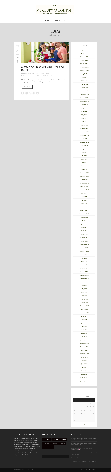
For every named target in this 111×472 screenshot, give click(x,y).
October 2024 (84, 97)
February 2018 (84, 299)
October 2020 (84, 210)
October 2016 (84, 350)
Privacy (95, 469)
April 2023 (84, 159)
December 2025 (84, 63)
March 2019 (84, 265)
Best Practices (27, 73)
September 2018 (84, 282)
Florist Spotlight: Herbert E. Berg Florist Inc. (83, 461)
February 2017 (84, 336)
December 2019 (84, 241)
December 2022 (84, 173)
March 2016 (84, 374)
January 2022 (84, 179)
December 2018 (84, 275)
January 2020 (84, 237)
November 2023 (84, 135)
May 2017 (84, 326)
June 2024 (84, 111)
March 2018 (84, 295)
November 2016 (84, 347)
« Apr (83, 424)
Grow (64, 439)
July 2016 (84, 360)
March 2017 (84, 333)
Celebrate (47, 439)
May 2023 (84, 155)
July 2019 (84, 254)
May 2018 (84, 289)
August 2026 (84, 50)
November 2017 (84, 306)
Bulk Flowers (35, 73)
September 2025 (84, 70)
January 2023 (84, 169)
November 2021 (84, 183)
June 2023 (84, 152)
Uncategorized (48, 446)
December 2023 (84, 132)
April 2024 (84, 118)
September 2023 (84, 142)
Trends (63, 443)
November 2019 (84, 244)
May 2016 (84, 367)
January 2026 (84, 60)
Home (47, 20)
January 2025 (84, 87)
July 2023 (84, 149)
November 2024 (84, 94)
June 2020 (84, 224)
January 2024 (84, 128)
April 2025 (84, 80)
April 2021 (84, 203)
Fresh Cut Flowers (45, 73)
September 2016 (84, 353)
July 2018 (84, 285)
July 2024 (84, 108)
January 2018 (84, 302)
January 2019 (84, 272)
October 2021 (84, 186)
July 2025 (84, 74)
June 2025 (84, 77)
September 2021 (84, 190)
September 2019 (84, 251)
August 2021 (84, 193)
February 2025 (84, 84)
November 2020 (84, 207)
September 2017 (84, 312)
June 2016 (84, 364)
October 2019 (84, 248)
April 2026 (84, 53)
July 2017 (84, 319)
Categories (56, 20)
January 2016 (84, 381)
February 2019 (84, 268)
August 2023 (84, 145)
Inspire (53, 76)
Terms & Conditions (86, 469)
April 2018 (84, 292)
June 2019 (84, 258)
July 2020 (84, 220)
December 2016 (84, 343)
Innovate (47, 443)
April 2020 (84, 231)
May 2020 (84, 227)
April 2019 (84, 261)
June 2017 (84, 323)
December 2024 (84, 91)
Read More (27, 86)
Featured (48, 76)
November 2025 (84, 67)
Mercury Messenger (28, 76)
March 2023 (84, 162)
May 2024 (84, 115)
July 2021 (84, 196)
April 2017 (84, 330)
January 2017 (84, 340)
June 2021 (84, 200)
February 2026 (84, 57)
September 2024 (84, 101)
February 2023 (84, 166)
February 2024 (84, 125)
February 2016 (84, 377)
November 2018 (84, 278)
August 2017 (84, 316)
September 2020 (84, 214)
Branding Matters (76, 458)
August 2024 (84, 104)
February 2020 (84, 234)
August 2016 (84, 357)
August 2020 (84, 217)
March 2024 (84, 121)
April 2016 (84, 370)
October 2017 (84, 309)
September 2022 (84, 176)
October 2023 (84, 138)
